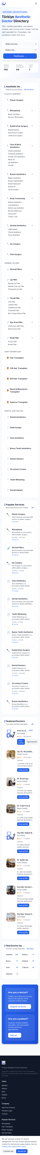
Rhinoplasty (6, 1123)
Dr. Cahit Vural (23, 806)
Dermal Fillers (7, 1133)
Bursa (4, 1098)
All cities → (31, 949)
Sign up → (14, 1035)
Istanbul (4, 1085)
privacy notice (20, 1146)
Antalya (4, 1095)
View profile (21, 742)
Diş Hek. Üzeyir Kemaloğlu (25, 914)
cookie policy (7, 1146)
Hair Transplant (7, 1127)
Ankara (4, 1088)
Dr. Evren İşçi (22, 779)
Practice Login (7, 1111)
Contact (4, 1114)
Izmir (3, 1092)
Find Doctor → (20, 56)
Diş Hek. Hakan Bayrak (25, 833)
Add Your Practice (8, 1107)
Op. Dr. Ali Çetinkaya (25, 751)
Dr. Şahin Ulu (22, 860)
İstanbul (20, 760)
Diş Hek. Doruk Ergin (25, 887)
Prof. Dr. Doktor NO (22, 731)
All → (33, 508)
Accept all (22, 1151)
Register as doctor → (19, 1007)
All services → (29, 89)
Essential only (8, 1151)
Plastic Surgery (7, 1130)
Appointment (32, 742)
